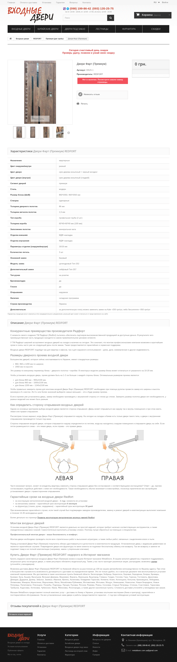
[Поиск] (110, 18)
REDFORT (37, 39)
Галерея (96, 655)
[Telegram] (68, 8)
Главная (11, 2)
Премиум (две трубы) (54, 39)
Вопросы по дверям (102, 640)
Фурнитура (129, 28)
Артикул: (81, 70)
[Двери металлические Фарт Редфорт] (33, 132)
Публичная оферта (15, 650)
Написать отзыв (91, 94)
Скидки (155, 28)
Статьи (96, 643)
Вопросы (74, 2)
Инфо (95, 651)
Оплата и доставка (28, 2)
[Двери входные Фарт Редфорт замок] (46, 132)
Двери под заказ (75, 28)
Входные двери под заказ (76, 647)
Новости (96, 647)
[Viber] (64, 8)
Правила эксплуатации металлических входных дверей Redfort (66, 517)
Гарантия (60, 2)
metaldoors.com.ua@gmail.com (145, 650)
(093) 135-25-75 (103, 8)
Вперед (68, 132)
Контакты (87, 2)
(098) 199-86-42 (80, 8)
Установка (46, 2)
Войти (165, 2)
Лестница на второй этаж (76, 651)
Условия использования (18, 646)
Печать (84, 104)
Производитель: (85, 74)
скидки (154, 561)
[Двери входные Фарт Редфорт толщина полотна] (60, 132)
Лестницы (102, 28)
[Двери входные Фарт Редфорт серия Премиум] (19, 132)
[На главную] (10, 39)
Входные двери (21, 28)
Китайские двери (48, 28)
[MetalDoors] (33, 14)
